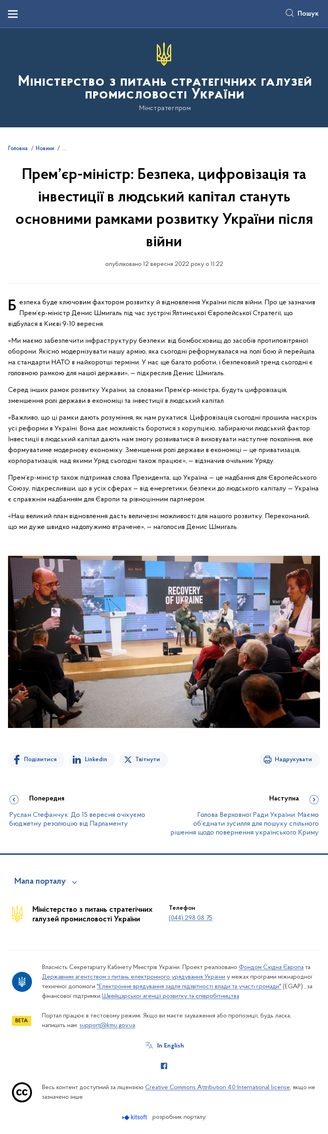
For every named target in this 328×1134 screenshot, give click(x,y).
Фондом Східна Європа (271, 967)
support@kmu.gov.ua (107, 1025)
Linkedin (96, 759)
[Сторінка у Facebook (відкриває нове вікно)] (164, 1066)
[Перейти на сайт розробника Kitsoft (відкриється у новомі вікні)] (135, 1117)
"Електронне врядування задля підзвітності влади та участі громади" (189, 986)
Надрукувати (293, 759)
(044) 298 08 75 (190, 918)
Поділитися (40, 759)
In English (170, 1046)
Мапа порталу (40, 881)
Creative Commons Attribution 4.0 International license (217, 1087)
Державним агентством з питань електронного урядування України (133, 977)
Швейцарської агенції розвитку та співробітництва (170, 996)
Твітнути (147, 759)
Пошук (308, 14)
